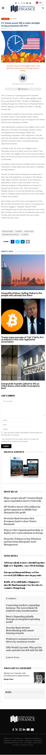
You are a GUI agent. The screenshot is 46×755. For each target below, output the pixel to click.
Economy (5, 19)
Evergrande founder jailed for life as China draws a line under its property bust (20, 385)
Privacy (16, 745)
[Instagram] (20, 729)
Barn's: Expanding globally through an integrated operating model (23, 619)
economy (19, 231)
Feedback (38, 740)
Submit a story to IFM (13, 740)
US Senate (25, 234)
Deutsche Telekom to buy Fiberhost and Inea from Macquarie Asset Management (22, 541)
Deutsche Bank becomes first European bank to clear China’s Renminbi (20, 521)
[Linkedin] (24, 729)
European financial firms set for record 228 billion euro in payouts (23, 574)
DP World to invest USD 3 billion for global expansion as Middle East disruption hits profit (22, 509)
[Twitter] (16, 729)
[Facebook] (13, 729)
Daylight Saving (7, 231)
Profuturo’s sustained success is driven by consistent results (22, 640)
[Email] (32, 729)
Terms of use (27, 745)
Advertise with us (33, 738)
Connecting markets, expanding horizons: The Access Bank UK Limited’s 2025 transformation (23, 607)
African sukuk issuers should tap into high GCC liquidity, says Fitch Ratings (24, 564)
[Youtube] (28, 729)
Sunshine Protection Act (10, 234)
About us (8, 738)
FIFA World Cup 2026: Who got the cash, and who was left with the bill (24, 649)
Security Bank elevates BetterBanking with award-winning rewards (20, 630)
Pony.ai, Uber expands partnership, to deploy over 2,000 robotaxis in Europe (23, 531)
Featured (13, 19)
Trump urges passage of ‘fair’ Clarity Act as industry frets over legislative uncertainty (22, 339)
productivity (28, 231)
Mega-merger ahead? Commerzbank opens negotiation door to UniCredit (23, 499)
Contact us (18, 738)
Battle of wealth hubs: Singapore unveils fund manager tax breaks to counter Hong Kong (23, 584)
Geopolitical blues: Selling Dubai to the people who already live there (21, 294)
